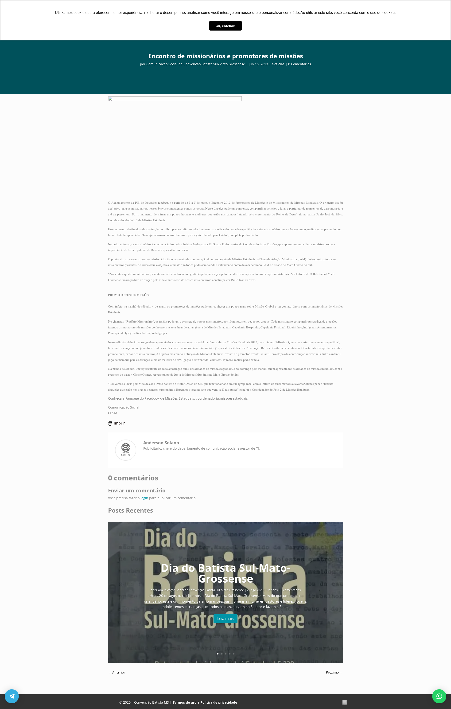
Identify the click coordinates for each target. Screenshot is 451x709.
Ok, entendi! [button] (225, 26)
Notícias (278, 64)
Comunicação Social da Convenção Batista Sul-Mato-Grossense (195, 64)
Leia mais (225, 618)
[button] (439, 696)
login (144, 498)
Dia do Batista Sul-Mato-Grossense (225, 573)
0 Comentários (299, 64)
